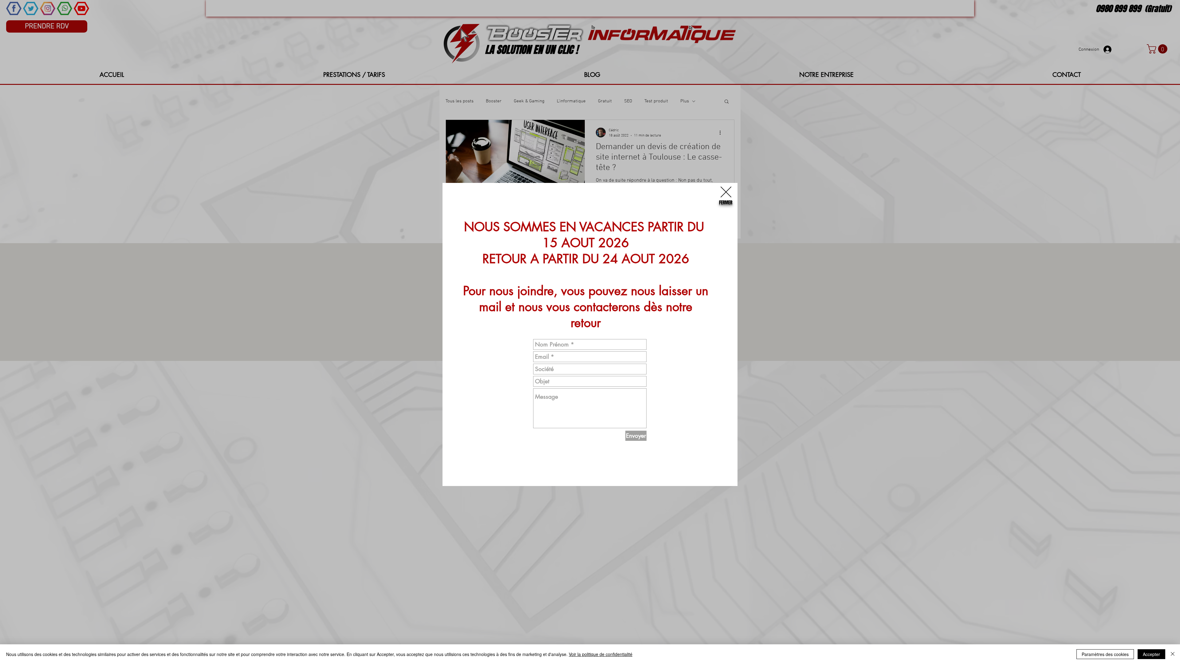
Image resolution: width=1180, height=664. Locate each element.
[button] (726, 192)
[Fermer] (1172, 654)
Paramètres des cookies (1105, 654)
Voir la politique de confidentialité (600, 654)
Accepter (1151, 654)
